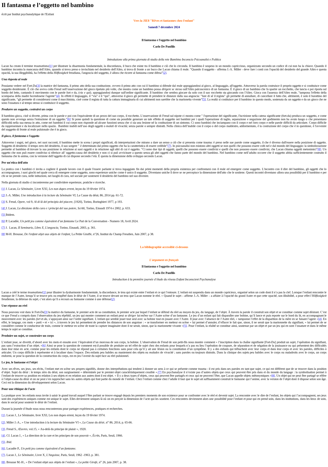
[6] (69, 119)
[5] (204, 99)
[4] (57, 96)
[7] (169, 145)
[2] (164, 72)
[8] (319, 149)
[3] (38, 85)
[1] (50, 66)
